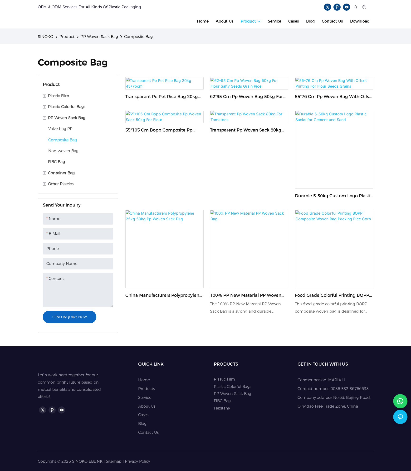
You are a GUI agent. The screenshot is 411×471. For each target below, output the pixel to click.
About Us (146, 406)
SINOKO (45, 36)
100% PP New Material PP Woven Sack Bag (245, 296)
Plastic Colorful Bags (232, 386)
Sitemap (114, 461)
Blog (142, 423)
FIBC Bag (222, 401)
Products (146, 388)
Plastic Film (224, 379)
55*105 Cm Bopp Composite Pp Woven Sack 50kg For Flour (158, 130)
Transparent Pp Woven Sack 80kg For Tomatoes (245, 130)
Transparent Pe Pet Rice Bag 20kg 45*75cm (161, 97)
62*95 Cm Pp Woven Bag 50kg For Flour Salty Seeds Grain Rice (246, 97)
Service (144, 397)
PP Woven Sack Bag (99, 36)
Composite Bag (138, 36)
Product (66, 36)
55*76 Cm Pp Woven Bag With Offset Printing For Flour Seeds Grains (334, 97)
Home (144, 380)
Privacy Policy (137, 461)
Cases (143, 415)
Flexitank (222, 408)
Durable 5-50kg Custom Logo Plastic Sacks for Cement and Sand (334, 196)
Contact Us (148, 432)
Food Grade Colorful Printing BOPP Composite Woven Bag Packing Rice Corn (333, 296)
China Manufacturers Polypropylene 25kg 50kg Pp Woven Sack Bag (163, 296)
